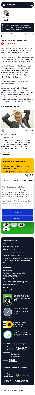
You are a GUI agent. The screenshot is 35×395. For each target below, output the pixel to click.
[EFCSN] (7, 334)
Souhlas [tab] (6, 180)
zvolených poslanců (23, 68)
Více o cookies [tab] (28, 180)
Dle (2, 48)
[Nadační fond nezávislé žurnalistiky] (8, 348)
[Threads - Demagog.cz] (13, 225)
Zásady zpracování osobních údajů (12, 390)
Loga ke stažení (8, 290)
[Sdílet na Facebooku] (26, 34)
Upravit (16, 218)
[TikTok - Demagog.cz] (6, 225)
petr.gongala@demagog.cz (11, 276)
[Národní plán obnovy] (21, 348)
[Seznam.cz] (21, 381)
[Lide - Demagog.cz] (6, 229)
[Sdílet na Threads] (30, 34)
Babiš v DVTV (8, 134)
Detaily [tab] (16, 180)
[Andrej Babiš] (3, 131)
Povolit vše (17, 212)
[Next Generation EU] (11, 354)
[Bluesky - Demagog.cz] (21, 225)
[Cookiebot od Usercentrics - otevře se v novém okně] (25, 175)
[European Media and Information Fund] (11, 360)
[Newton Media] (22, 375)
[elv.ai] (8, 381)
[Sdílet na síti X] (28, 34)
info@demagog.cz (9, 284)
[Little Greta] (8, 375)
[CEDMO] (14, 324)
